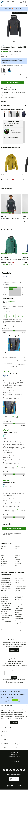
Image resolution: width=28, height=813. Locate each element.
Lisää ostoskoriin (12, 82)
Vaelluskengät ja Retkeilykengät (5, 606)
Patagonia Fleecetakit (20, 586)
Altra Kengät (18, 616)
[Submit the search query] (26, 5)
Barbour (3, 565)
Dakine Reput (18, 601)
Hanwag (17, 561)
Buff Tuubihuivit (19, 618)
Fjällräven (17, 546)
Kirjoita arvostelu (18, 51)
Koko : (3, 74)
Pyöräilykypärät (5, 617)
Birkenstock (18, 563)
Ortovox (3, 548)
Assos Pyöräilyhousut (20, 604)
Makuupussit (4, 597)
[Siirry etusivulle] (2, 630)
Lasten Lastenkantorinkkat (6, 620)
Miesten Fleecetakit (6, 588)
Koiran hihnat (18, 612)
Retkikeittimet (4, 599)
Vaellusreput (4, 601)
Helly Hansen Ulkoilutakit (18, 591)
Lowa (2, 555)
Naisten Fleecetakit (6, 582)
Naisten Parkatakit (5, 580)
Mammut (17, 555)
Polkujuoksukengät (6, 609)
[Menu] (1, 5)
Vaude (16, 553)
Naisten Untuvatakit (6, 578)
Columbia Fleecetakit (20, 594)
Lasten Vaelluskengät (6, 615)
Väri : (12, 65)
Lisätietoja (4, 62)
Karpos (3, 45)
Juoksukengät (4, 611)
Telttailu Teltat (4, 590)
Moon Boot (4, 561)
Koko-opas (23, 74)
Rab (2, 551)
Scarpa (16, 551)
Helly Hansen (4, 563)
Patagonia (3, 546)
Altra (2, 557)
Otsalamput (4, 595)
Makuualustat (4, 593)
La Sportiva (4, 553)
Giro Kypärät (18, 606)
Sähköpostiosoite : (14, 670)
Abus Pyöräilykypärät (20, 620)
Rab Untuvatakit (19, 608)
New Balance (18, 559)
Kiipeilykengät (4, 613)
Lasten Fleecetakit (19, 580)
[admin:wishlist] (25, 82)
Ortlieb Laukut (18, 614)
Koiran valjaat (18, 610)
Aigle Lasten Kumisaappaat (18, 583)
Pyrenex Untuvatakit (20, 588)
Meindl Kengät (18, 599)
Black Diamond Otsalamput (19, 597)
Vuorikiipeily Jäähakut (6, 603)
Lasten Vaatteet (19, 578)
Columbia (17, 548)
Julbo (16, 557)
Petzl (16, 565)
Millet (2, 559)
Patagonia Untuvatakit (20, 622)
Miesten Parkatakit (5, 586)
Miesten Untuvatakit (6, 584)
